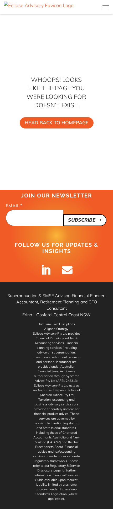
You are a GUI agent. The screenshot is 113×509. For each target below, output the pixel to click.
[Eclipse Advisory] (39, 7)
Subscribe (81, 220)
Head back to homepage (57, 123)
